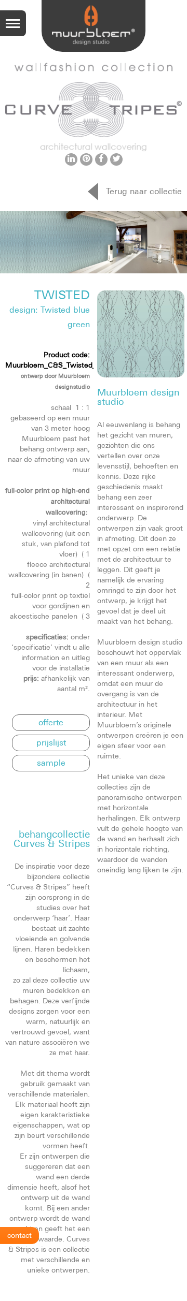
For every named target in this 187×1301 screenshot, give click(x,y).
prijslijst (51, 742)
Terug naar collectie (144, 191)
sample (51, 762)
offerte (50, 722)
